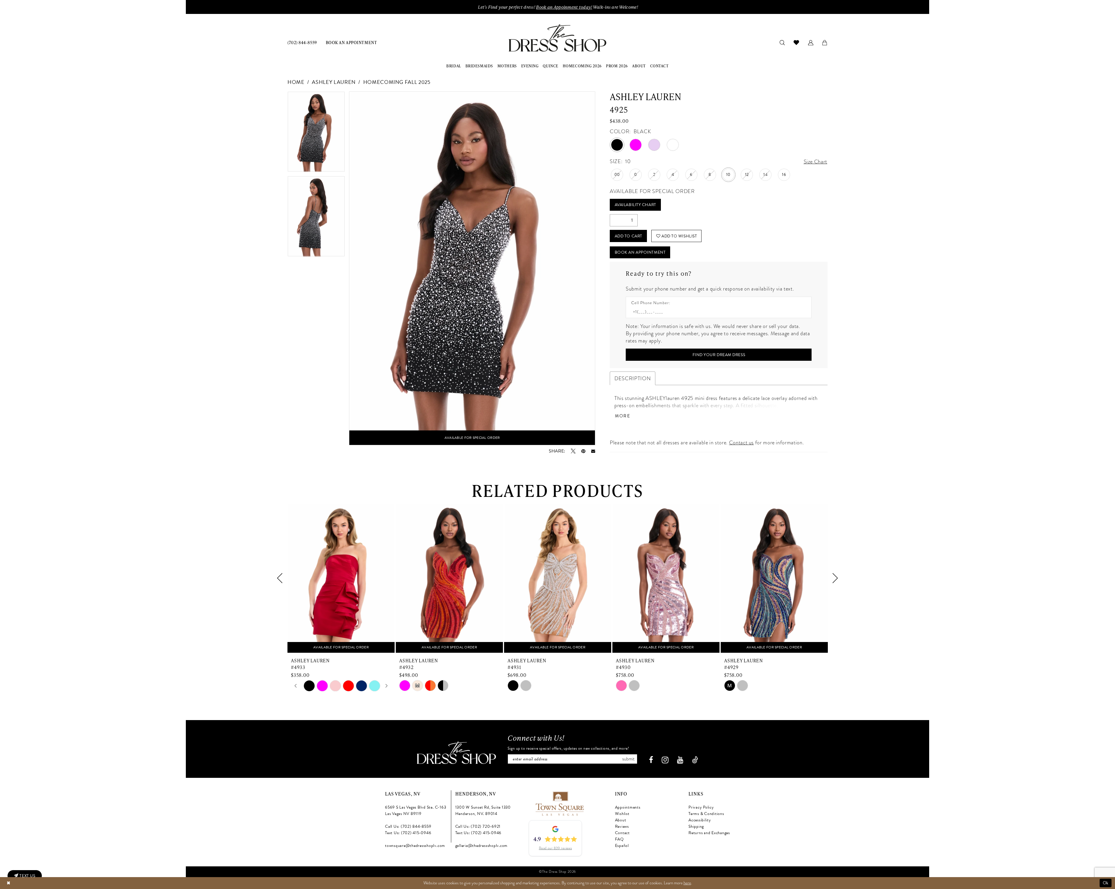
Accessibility (699, 820)
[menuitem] (302, 42)
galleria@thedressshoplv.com (481, 846)
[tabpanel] (316, 133)
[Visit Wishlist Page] (796, 42)
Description (632, 378)
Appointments (628, 807)
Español (622, 846)
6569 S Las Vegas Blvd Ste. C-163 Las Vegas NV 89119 (415, 810)
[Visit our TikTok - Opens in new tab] (695, 760)
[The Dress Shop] (456, 753)
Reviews (622, 826)
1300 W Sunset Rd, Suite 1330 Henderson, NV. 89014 (483, 810)
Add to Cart (628, 236)
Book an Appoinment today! (564, 7)
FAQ (619, 839)
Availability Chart (635, 205)
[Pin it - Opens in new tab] (583, 451)
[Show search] (782, 42)
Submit (628, 759)
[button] (811, 42)
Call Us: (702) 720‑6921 (478, 826)
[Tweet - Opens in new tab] (573, 451)
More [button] (622, 416)
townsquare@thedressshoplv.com (415, 846)
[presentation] (341, 578)
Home (296, 82)
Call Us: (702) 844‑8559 (408, 826)
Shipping (696, 826)
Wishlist (622, 814)
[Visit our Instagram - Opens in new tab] (665, 760)
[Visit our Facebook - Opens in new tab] (651, 760)
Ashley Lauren (333, 82)
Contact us (741, 442)
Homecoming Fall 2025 (397, 82)
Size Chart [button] (815, 161)
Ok (1106, 883)
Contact (622, 833)
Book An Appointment (640, 252)
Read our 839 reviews (555, 848)
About (620, 820)
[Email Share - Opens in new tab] (593, 451)
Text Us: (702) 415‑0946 (408, 833)
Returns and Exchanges (709, 833)
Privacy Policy (701, 807)
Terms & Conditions (706, 814)
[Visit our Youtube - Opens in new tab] (680, 760)
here (687, 883)
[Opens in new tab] (559, 802)
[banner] (557, 38)
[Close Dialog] (8, 883)
